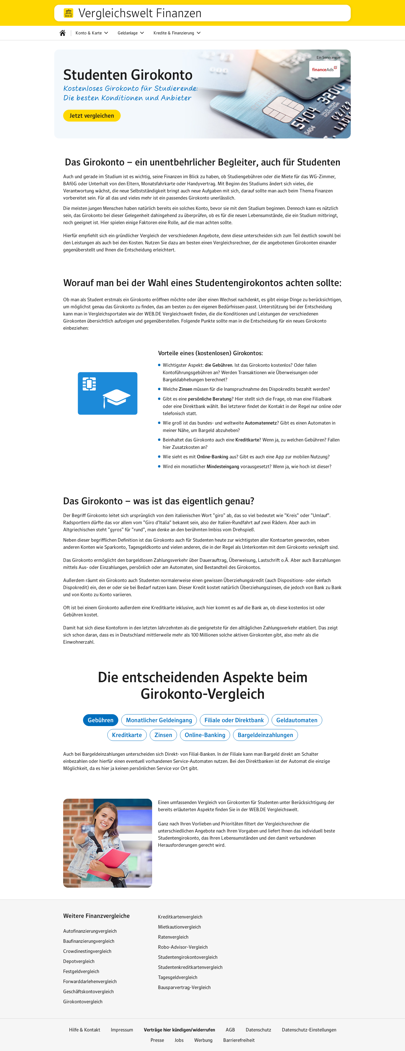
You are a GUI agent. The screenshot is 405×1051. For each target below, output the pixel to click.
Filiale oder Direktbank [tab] (234, 720)
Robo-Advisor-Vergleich (183, 947)
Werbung (203, 1040)
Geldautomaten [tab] (297, 720)
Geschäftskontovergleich (88, 991)
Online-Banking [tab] (205, 735)
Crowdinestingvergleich (87, 951)
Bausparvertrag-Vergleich (184, 987)
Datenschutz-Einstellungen (309, 1030)
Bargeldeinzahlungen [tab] (265, 735)
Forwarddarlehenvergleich (90, 981)
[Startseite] (62, 33)
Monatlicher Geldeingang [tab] (159, 720)
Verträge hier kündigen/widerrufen (179, 1030)
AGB (230, 1030)
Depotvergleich (79, 961)
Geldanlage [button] (128, 33)
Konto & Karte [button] (89, 33)
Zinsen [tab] (163, 735)
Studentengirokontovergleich (188, 957)
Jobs (179, 1040)
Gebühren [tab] (101, 720)
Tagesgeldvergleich (177, 977)
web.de (68, 13)
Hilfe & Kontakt (84, 1030)
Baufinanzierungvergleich (88, 941)
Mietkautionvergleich (179, 927)
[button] (92, 116)
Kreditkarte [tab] (127, 735)
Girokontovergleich (83, 1001)
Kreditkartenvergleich (180, 917)
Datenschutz (258, 1030)
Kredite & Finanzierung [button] (174, 33)
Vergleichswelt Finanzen (140, 13)
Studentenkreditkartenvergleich (190, 967)
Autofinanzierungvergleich (90, 931)
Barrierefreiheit (239, 1040)
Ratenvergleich (173, 937)
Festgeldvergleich (81, 971)
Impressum (122, 1030)
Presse (157, 1040)
